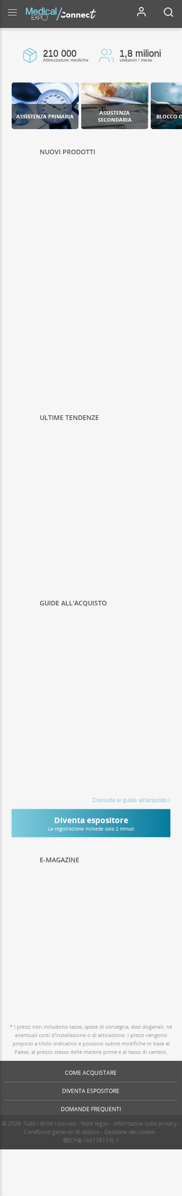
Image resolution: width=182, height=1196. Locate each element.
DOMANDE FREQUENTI (91, 1109)
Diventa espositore (90, 1091)
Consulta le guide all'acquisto (129, 800)
